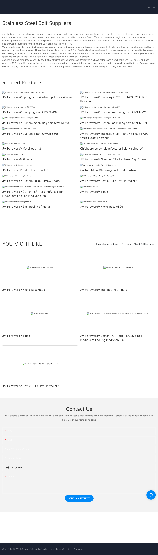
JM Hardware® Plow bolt (18, 159)
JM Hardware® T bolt (94, 191)
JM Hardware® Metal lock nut (21, 148)
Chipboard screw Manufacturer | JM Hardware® (111, 148)
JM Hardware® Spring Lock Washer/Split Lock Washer (37, 97)
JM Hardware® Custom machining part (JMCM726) (114, 112)
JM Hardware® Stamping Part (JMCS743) (29, 112)
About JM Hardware (144, 244)
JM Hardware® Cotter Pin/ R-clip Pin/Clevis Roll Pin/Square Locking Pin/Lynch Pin (33, 193)
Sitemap (77, 549)
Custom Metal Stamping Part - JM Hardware (109, 170)
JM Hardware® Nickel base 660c (101, 206)
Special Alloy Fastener (107, 244)
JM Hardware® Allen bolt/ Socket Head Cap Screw (113, 159)
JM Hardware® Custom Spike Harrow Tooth (31, 180)
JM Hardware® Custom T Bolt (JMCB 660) (30, 133)
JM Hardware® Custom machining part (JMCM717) (113, 123)
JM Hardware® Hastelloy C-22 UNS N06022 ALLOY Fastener (113, 99)
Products (126, 244)
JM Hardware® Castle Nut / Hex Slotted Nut (108, 180)
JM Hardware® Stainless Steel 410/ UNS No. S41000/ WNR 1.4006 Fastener (114, 135)
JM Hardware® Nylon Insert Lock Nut (26, 170)
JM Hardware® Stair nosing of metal (26, 206)
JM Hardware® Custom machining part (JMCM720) (36, 123)
